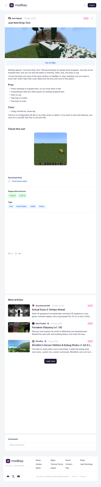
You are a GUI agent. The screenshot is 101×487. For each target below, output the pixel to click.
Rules (82, 460)
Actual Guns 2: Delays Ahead (48, 309)
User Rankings (86, 464)
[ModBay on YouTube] (8, 476)
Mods (86, 18)
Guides (39, 464)
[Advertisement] (27, 233)
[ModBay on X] (13, 476)
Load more (50, 361)
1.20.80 (12, 196)
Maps (53, 460)
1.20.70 (22, 196)
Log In (92, 5)
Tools (41, 206)
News (38, 460)
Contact (68, 464)
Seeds (53, 468)
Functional (21, 206)
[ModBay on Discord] (18, 476)
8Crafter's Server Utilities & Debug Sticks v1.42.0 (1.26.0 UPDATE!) (62, 345)
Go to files (50, 62)
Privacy (83, 476)
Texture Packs (57, 464)
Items (32, 206)
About (68, 460)
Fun (11, 206)
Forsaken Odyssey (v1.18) (47, 327)
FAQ (67, 468)
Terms (74, 476)
